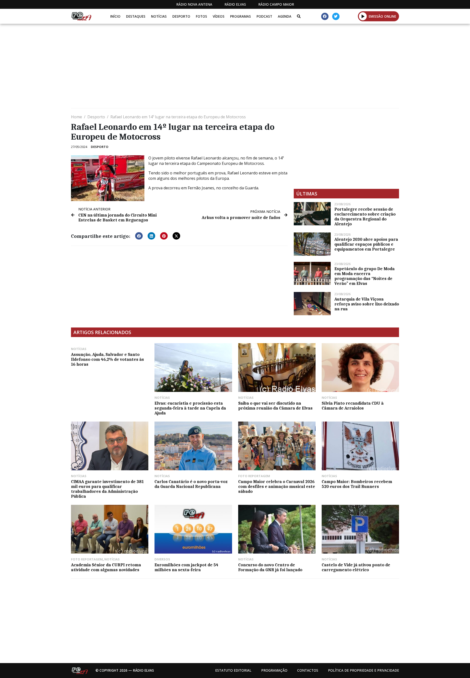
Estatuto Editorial (233, 670)
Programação (274, 670)
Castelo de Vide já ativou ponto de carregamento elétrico (356, 567)
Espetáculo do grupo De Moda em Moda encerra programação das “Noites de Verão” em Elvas (364, 276)
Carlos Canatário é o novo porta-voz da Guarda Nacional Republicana (190, 484)
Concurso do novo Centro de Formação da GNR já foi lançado (270, 567)
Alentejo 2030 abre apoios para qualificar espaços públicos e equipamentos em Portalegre (366, 244)
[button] (363, 16)
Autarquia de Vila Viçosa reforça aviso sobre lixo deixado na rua (366, 304)
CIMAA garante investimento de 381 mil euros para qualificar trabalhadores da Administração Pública (107, 489)
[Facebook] (325, 16)
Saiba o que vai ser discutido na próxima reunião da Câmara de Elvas (275, 406)
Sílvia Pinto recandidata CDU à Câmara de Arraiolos (353, 406)
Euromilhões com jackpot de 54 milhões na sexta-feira (186, 567)
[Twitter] (336, 16)
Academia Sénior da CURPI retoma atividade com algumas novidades (106, 567)
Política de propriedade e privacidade (363, 670)
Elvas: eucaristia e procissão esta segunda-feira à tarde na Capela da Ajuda (190, 408)
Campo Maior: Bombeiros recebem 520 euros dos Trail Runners (357, 484)
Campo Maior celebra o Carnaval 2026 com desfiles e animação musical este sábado (276, 486)
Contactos (307, 670)
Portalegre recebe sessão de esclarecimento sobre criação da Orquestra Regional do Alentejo (365, 216)
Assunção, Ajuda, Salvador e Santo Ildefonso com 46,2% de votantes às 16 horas (107, 359)
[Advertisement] (218, 68)
